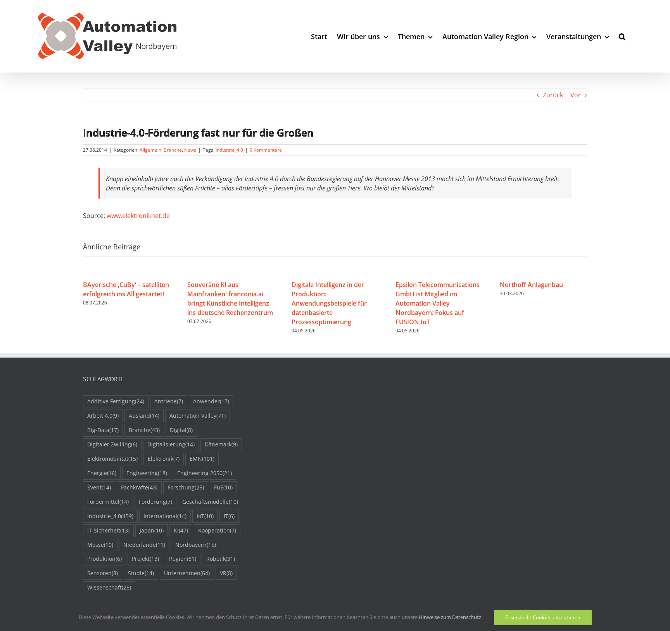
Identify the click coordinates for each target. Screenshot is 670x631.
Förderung (155, 501)
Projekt (145, 558)
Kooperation (217, 530)
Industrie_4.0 (229, 150)
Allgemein (150, 150)
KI (181, 530)
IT (229, 516)
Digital (181, 430)
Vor (575, 95)
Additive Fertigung (115, 401)
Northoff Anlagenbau (531, 284)
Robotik (220, 558)
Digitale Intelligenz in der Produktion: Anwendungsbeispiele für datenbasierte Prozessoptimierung (329, 303)
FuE (223, 487)
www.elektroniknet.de (138, 215)
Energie (101, 473)
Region (182, 558)
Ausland (144, 415)
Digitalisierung (171, 444)
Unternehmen (187, 573)
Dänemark (221, 444)
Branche (173, 150)
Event (99, 487)
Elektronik (164, 458)
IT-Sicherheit (108, 530)
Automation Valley (197, 415)
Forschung (186, 487)
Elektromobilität (112, 458)
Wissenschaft (109, 587)
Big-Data (103, 430)
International (164, 516)
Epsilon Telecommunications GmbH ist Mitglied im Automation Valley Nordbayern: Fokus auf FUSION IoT (437, 303)
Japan (152, 530)
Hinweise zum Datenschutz (450, 617)
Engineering (146, 473)
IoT (205, 516)
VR (226, 573)
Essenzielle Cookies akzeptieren (542, 617)
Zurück (553, 95)
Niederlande (144, 544)
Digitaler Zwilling (112, 444)
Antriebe (168, 401)
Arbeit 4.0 (103, 415)
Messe (100, 544)
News (190, 150)
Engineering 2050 (204, 473)
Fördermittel (108, 501)
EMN (202, 458)
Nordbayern (195, 544)
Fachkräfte (139, 487)
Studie (141, 573)
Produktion (104, 558)
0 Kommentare (266, 150)
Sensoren (102, 573)
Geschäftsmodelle (210, 501)
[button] (622, 36)
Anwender (211, 401)
